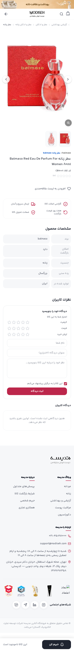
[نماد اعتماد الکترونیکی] (64, 591)
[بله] (16, 605)
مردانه (67, 486)
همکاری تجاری (27, 508)
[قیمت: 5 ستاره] (9, 328)
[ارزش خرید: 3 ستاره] (18, 334)
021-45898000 (57, 536)
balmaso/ (66, 153)
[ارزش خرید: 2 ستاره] (23, 334)
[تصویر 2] (51, 139)
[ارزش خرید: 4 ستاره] (14, 334)
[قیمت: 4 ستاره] (14, 328)
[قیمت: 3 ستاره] (18, 328)
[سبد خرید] (68, 13)
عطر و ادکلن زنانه (23, 24)
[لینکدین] (34, 605)
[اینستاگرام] (43, 605)
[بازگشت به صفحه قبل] (6, 14)
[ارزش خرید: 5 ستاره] (9, 334)
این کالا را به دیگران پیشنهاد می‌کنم (44, 383)
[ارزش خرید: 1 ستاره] (27, 334)
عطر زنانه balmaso (51, 153)
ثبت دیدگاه (37, 391)
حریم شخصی (27, 501)
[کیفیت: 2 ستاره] (23, 322)
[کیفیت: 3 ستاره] (18, 322)
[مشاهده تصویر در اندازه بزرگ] (37, 79)
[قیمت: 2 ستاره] (23, 328)
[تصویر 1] (65, 139)
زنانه (68, 494)
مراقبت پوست (63, 508)
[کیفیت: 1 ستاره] (27, 322)
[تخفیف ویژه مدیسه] (37, 4)
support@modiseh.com (53, 544)
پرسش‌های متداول (24, 486)
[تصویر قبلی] (68, 79)
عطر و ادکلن (41, 24)
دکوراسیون (64, 515)
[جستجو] (61, 14)
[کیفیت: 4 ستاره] (14, 322)
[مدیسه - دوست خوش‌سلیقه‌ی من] (37, 14)
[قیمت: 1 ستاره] (27, 328)
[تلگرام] (25, 605)
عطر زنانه (7, 24)
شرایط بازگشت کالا (25, 494)
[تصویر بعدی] (6, 79)
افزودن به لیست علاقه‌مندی (50, 189)
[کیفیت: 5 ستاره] (9, 322)
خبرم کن (54, 644)
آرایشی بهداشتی (59, 24)
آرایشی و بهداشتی (60, 501)
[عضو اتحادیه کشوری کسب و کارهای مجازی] (21, 591)
